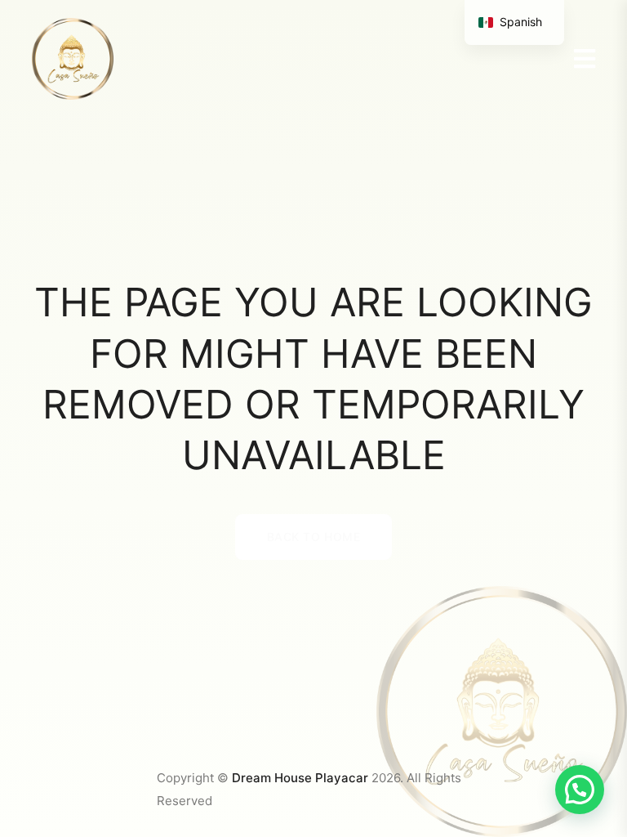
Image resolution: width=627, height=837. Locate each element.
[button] (579, 789)
